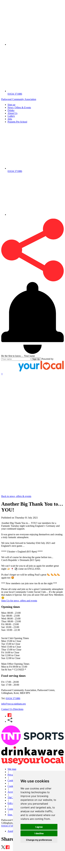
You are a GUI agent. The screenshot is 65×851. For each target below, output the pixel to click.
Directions (18, 709)
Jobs (10, 119)
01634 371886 (13, 698)
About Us (12, 113)
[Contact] (36, 44)
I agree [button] (39, 826)
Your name (29, 356)
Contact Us (7, 709)
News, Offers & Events (19, 107)
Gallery (11, 116)
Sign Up (36, 359)
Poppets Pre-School (17, 121)
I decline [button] (39, 833)
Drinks (11, 110)
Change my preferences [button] (39, 839)
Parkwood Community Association (18, 99)
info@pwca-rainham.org (13, 703)
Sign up (11, 104)
